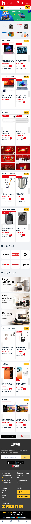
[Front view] (8, 26)
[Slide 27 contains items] (21, 22)
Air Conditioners (11, 8)
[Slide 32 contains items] (29, 22)
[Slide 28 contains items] (22, 22)
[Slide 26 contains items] (19, 22)
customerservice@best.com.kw (10, 477)
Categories (10, 523)
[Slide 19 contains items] (8, 22)
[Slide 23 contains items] (14, 22)
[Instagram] (8, 506)
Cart (19, 523)
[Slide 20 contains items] (10, 22)
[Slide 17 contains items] (5, 22)
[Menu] (2, 7)
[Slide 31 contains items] (27, 22)
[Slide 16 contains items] (3, 22)
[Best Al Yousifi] (7, 3)
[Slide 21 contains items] (11, 22)
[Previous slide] (1, 15)
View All (26, 41)
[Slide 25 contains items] (18, 22)
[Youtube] (3, 506)
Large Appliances (23, 8)
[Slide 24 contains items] (16, 22)
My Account (26, 523)
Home (3, 523)
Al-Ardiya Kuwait (7, 475)
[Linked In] (12, 506)
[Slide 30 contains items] (26, 22)
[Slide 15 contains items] (2, 22)
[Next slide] (30, 15)
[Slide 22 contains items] (13, 22)
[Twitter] (21, 506)
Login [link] (22, 3)
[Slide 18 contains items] (7, 22)
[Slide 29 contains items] (24, 22)
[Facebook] (16, 506)
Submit (26, 457)
